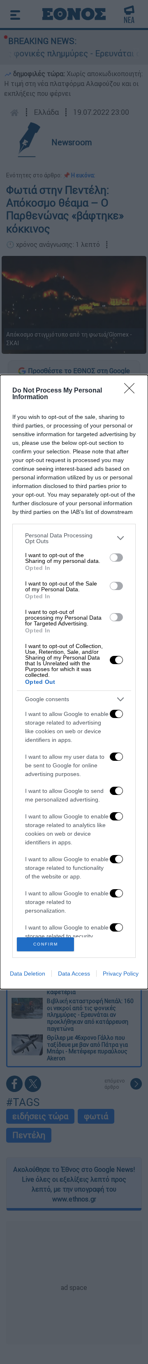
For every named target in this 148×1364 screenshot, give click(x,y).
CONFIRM (45, 944)
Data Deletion (27, 973)
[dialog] (74, 682)
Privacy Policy (121, 973)
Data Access (74, 973)
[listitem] (74, 538)
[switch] (116, 557)
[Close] (132, 391)
